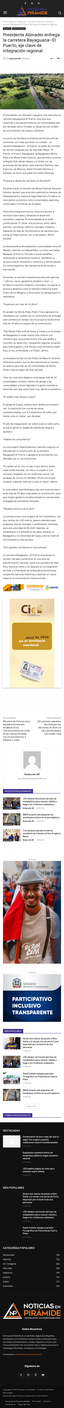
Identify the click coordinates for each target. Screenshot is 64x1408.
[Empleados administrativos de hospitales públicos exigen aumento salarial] (11, 1157)
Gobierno (22, 21)
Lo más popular (42, 1130)
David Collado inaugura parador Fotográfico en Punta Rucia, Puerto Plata (40, 1076)
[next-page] (9, 846)
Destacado (27, 1130)
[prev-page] (5, 846)
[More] (56, 66)
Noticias (12, 21)
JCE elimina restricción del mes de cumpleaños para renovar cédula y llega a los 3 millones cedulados (40, 801)
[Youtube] (43, 1375)
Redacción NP (15, 58)
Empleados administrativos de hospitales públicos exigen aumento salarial (40, 1156)
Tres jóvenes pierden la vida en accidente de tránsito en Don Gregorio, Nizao (42, 833)
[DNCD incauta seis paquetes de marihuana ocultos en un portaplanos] (11, 819)
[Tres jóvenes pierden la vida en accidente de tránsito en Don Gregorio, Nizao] (11, 835)
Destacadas (8, 808)
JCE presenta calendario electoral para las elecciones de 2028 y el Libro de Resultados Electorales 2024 (49, 727)
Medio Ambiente (19, 29)
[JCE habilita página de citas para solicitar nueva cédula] (11, 1173)
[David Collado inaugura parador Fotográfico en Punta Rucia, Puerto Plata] (11, 1078)
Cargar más (31, 1106)
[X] (38, 3)
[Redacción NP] (5, 58)
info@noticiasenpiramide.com (28, 1354)
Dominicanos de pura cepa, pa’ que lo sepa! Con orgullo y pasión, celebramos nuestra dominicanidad (41, 1140)
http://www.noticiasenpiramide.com (32, 778)
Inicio (5, 21)
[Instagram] (32, 3)
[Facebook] (25, 3)
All (18, 1130)
